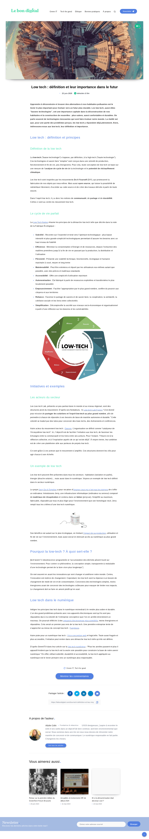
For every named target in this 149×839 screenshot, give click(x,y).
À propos (107, 12)
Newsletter (127, 11)
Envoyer (134, 824)
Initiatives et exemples (47, 386)
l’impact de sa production (94, 533)
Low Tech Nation (40, 222)
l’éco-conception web (76, 636)
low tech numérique (77, 647)
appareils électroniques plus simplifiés (80, 621)
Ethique (78, 12)
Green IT (53, 12)
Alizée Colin (50, 725)
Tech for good (66, 12)
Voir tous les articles (55, 745)
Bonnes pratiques (92, 12)
